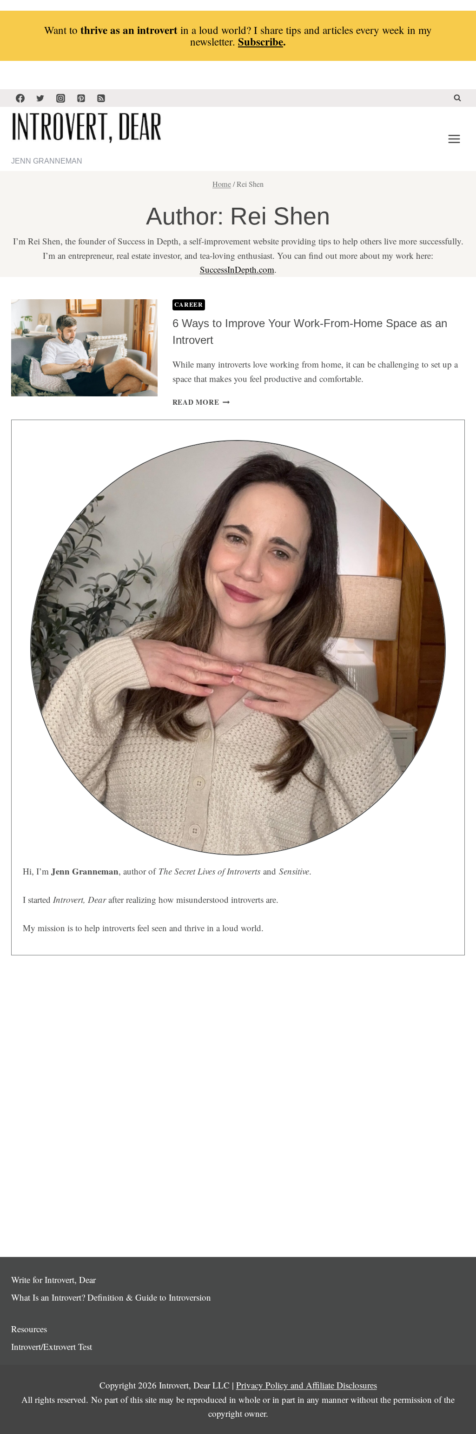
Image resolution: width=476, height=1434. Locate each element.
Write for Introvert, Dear (53, 1279)
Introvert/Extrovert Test (51, 1346)
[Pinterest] (81, 98)
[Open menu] (454, 139)
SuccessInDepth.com (237, 269)
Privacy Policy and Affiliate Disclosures (306, 1385)
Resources (29, 1329)
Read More (201, 402)
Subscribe (260, 41)
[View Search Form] (457, 98)
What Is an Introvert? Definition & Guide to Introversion (111, 1297)
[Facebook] (20, 98)
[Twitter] (40, 98)
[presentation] (84, 348)
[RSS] (101, 98)
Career (188, 304)
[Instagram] (60, 98)
